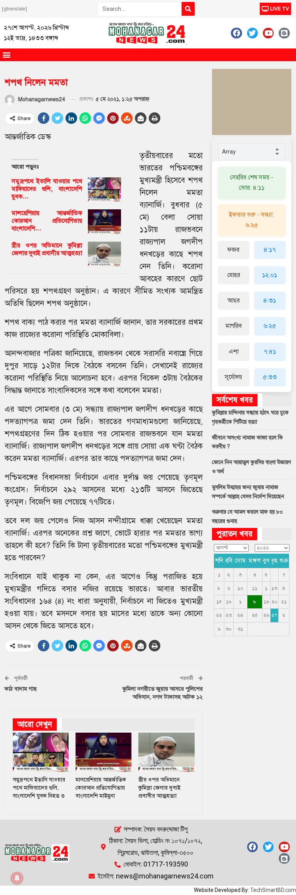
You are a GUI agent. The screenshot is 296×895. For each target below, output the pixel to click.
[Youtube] (268, 33)
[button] (6, 54)
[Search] (188, 9)
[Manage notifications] (17, 878)
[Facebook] (236, 33)
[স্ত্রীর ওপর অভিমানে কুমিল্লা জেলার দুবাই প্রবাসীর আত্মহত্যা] (104, 254)
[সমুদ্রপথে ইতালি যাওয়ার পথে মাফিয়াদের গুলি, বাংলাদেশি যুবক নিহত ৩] (104, 189)
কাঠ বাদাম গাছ (21, 688)
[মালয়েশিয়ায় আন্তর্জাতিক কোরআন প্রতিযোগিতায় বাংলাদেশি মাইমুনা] (104, 221)
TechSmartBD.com (273, 890)
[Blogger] (284, 33)
